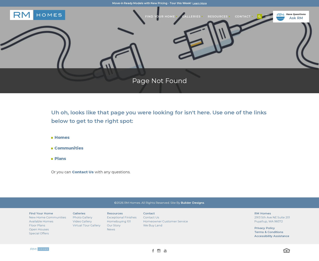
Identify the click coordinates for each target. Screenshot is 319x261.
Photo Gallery (82, 217)
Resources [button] (218, 16)
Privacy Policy (264, 228)
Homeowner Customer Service (165, 221)
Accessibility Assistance (271, 236)
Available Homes (41, 221)
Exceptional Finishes (122, 217)
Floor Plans (37, 225)
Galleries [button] (191, 16)
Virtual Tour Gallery (86, 225)
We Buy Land (152, 225)
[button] (259, 16)
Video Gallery (82, 221)
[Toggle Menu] (267, 16)
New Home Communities (47, 217)
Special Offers (39, 233)
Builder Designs (192, 202)
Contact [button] (243, 16)
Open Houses (39, 229)
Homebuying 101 (119, 221)
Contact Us (151, 217)
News (111, 229)
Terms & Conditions (268, 232)
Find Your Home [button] (160, 16)
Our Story (113, 225)
